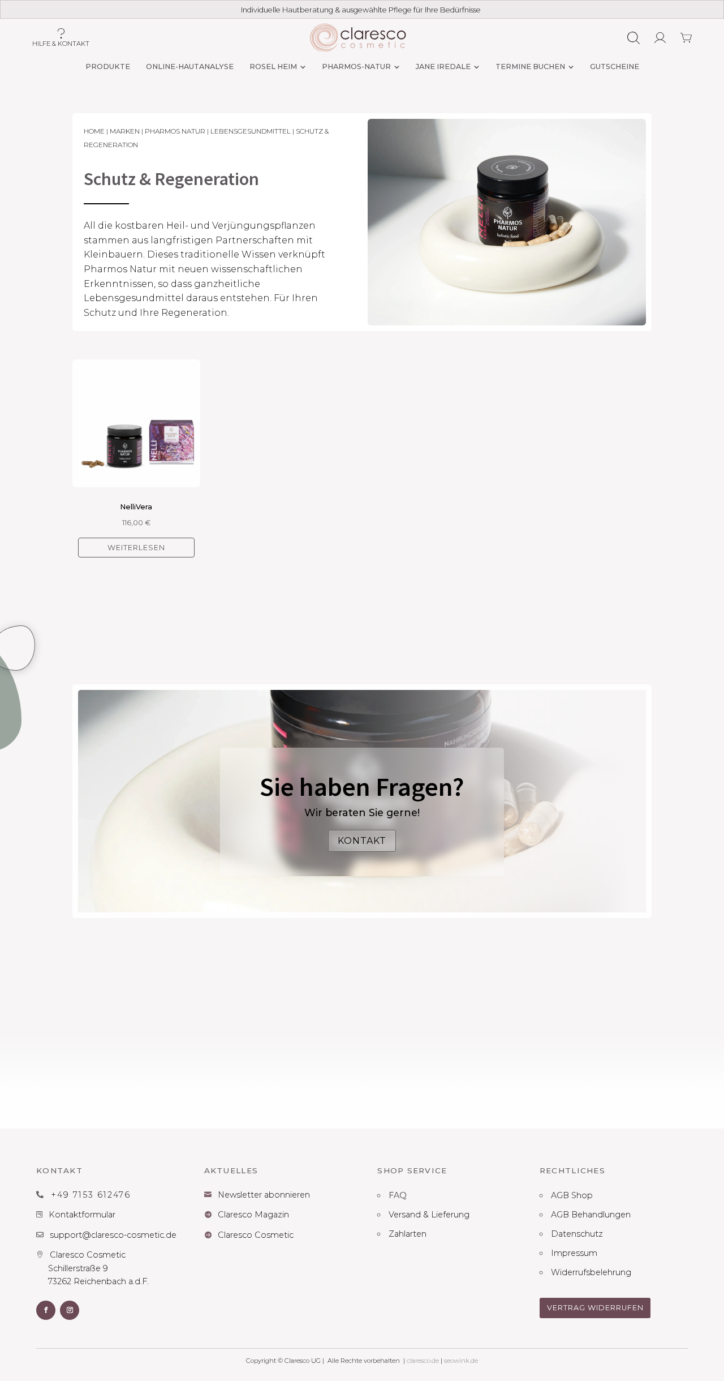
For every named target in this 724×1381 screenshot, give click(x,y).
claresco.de (423, 1361)
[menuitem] (107, 67)
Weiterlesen (136, 547)
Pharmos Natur (175, 131)
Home (94, 131)
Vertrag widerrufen (595, 1307)
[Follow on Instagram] (69, 1310)
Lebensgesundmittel (250, 131)
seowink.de (461, 1361)
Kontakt (362, 840)
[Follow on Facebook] (45, 1310)
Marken (125, 131)
